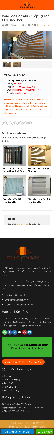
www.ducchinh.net (23, 304)
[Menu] (4, 5)
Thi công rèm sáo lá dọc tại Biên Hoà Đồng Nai (14, 171)
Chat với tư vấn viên (19, 431)
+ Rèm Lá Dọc (9, 386)
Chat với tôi (16, 423)
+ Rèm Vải (7, 376)
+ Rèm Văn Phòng (11, 379)
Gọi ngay (47, 431)
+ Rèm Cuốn (8, 383)
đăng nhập (22, 223)
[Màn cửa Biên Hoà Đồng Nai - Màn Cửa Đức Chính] (27, 5)
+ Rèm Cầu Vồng (10, 390)
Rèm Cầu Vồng (44, 24)
